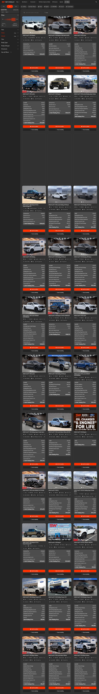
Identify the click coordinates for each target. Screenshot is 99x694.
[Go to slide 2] (32, 32)
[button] (24, 25)
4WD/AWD (54, 6)
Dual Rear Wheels (32, 6)
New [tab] (4, 6)
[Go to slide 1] (30, 32)
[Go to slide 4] (36, 32)
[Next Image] (44, 25)
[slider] (3, 19)
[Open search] (96, 2)
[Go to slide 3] (34, 32)
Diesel (40, 6)
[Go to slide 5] (37, 32)
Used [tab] (16, 6)
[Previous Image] (24, 25)
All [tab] (9, 6)
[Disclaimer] (49, 44)
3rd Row (24, 6)
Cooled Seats (70, 6)
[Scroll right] (44, 37)
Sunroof (62, 6)
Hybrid (47, 6)
